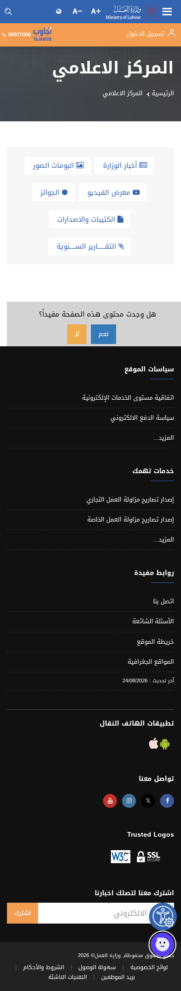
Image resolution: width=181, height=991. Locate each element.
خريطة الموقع (155, 641)
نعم (103, 334)
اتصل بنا (163, 601)
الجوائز (51, 192)
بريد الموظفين (118, 977)
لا (77, 334)
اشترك (22, 913)
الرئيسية (163, 93)
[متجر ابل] (153, 746)
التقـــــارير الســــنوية (87, 246)
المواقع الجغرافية (151, 661)
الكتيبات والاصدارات (87, 219)
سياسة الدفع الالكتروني (142, 417)
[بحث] (8, 11)
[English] (59, 11)
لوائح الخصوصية (149, 967)
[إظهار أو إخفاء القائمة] (167, 10)
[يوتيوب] (110, 801)
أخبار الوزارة (121, 165)
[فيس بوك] (167, 801)
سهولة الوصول (97, 967)
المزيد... (163, 437)
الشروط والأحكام (43, 967)
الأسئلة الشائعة (153, 621)
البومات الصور (54, 165)
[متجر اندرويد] (163, 746)
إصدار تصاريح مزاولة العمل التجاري (130, 499)
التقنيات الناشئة (67, 977)
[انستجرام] (129, 801)
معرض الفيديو (110, 192)
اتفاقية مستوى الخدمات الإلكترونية (128, 397)
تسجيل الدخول (146, 34)
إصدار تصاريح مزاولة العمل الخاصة (130, 519)
